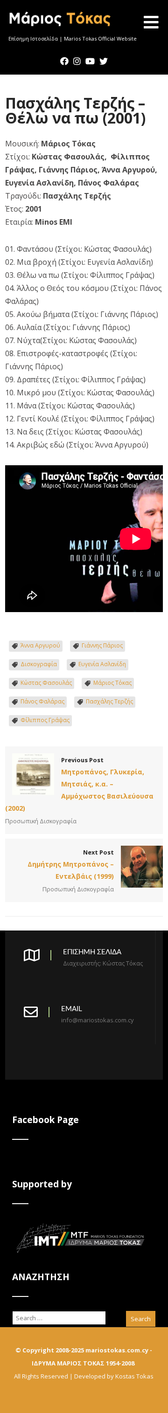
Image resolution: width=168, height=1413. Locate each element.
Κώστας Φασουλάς (46, 683)
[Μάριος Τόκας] (60, 30)
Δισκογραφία (39, 664)
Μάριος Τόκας (112, 683)
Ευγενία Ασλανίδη (102, 664)
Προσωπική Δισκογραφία (41, 821)
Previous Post (79, 784)
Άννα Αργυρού (40, 645)
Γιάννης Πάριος (102, 645)
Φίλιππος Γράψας (45, 720)
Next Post (71, 864)
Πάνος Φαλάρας (42, 701)
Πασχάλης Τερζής (109, 701)
